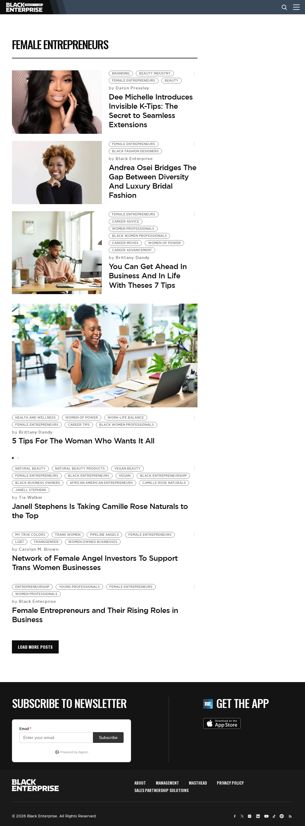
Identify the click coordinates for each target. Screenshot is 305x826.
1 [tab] (13, 458)
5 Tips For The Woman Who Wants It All (83, 440)
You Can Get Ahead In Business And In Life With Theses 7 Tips (148, 276)
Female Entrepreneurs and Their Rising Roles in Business (95, 614)
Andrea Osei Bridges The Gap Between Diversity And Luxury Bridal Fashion (152, 181)
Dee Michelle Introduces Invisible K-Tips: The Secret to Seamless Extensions (151, 111)
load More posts (35, 647)
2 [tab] (18, 458)
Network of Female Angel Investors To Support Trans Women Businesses (95, 562)
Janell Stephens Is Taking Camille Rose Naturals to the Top (100, 510)
